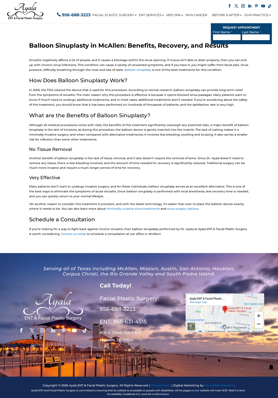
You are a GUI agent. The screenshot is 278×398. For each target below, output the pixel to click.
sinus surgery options (183, 209)
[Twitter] (236, 6)
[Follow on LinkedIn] (53, 330)
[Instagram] (243, 6)
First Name (222, 32)
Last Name (251, 32)
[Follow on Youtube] (74, 330)
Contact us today (73, 234)
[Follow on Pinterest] (63, 330)
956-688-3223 (76, 14)
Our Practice (256, 15)
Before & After (225, 15)
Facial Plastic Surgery (113, 15)
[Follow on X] (31, 330)
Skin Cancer (196, 15)
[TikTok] (269, 6)
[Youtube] (263, 6)
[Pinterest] (256, 6)
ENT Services (150, 15)
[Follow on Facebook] (21, 330)
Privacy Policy (161, 385)
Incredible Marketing (219, 385)
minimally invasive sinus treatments (133, 209)
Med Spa (173, 15)
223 (118, 309)
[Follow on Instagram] (42, 330)
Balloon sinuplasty (138, 70)
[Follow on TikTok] (84, 330)
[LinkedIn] (249, 6)
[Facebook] (229, 6)
